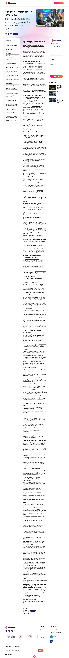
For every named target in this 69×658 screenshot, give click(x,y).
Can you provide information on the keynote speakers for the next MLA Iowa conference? (12, 106)
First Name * (52, 48)
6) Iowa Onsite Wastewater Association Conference (11, 56)
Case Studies (35, 3)
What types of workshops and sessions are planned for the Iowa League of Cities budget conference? (12, 111)
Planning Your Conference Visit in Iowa (12, 76)
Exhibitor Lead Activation (55, 632)
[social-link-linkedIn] (6, 631)
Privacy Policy (43, 637)
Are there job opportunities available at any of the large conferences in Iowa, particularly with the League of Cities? (12, 118)
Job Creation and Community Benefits (11, 72)
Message (51, 64)
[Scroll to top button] (34, 656)
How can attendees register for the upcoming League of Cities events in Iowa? (12, 95)
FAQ (41, 632)
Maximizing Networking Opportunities (10, 82)
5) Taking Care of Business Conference (11, 52)
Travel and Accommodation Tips (12, 79)
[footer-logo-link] (21, 627)
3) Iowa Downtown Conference (12, 45)
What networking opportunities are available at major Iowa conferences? (12, 100)
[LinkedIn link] (8, 34)
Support (42, 634)
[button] (26, 3)
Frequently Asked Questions (11, 85)
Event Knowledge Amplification (57, 629)
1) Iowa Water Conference (11, 40)
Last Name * (52, 54)
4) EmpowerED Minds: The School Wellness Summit (12, 48)
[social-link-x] (12, 631)
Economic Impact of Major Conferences (11, 64)
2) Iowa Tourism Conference (11, 42)
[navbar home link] (10, 3)
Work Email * (52, 59)
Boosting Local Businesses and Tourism (12, 68)
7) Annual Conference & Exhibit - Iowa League (12, 60)
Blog (41, 629)
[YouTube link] (11, 34)
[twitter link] (6, 34)
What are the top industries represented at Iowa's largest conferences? (11, 90)
